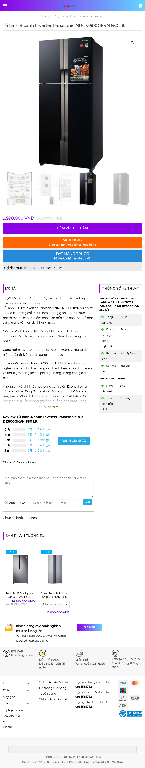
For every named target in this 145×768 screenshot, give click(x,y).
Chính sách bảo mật (53, 699)
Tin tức (7, 727)
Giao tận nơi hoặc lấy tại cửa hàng (72, 242)
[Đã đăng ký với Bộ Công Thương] (131, 714)
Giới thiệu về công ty (53, 682)
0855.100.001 (36, 268)
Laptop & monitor (15, 710)
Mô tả (10, 288)
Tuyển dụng (47, 693)
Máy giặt (9, 697)
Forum (7, 721)
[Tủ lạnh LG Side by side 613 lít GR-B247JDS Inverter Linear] (20, 569)
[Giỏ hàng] (140, 6)
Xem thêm (47, 407)
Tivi (5, 683)
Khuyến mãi (11, 715)
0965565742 (83, 686)
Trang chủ (49, 16)
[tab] (10, 288)
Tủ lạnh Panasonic (90, 16)
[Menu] (5, 5)
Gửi (87, 502)
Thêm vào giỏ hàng (72, 228)
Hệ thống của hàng (52, 688)
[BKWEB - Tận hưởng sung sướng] (72, 5)
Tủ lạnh (67, 16)
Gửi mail (90, 627)
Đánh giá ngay (74, 441)
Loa (5, 703)
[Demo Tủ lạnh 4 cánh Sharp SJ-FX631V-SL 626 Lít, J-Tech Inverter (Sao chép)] (55, 569)
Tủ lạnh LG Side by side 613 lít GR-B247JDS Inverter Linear (20, 597)
